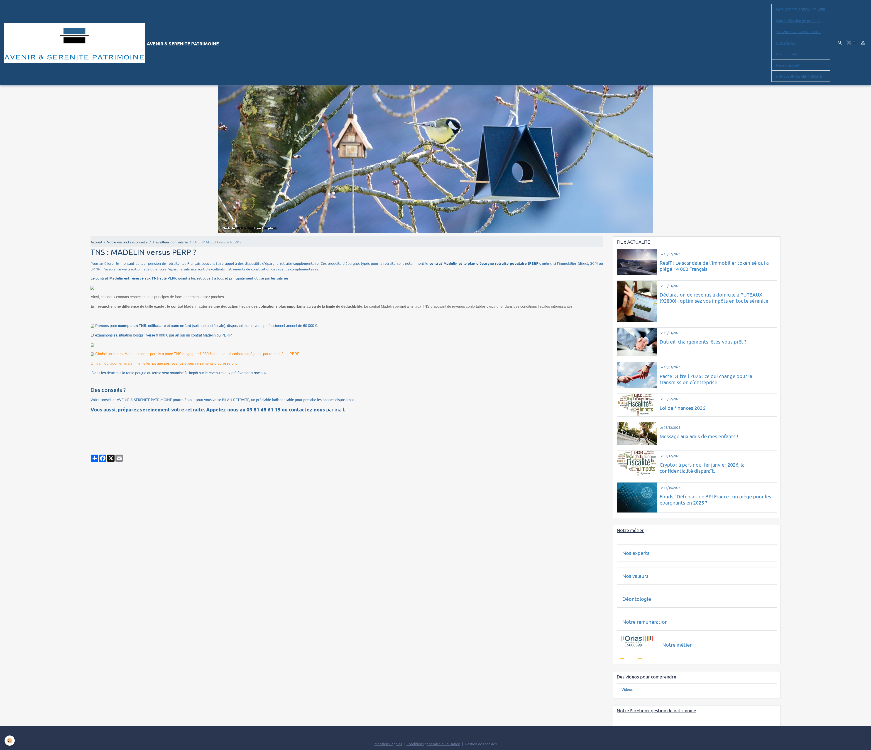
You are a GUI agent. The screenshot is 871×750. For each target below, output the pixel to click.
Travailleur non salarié (170, 242)
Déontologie (636, 599)
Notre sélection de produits (798, 20)
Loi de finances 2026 (682, 408)
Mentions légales (388, 743)
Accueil (96, 242)
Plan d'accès (786, 42)
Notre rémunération (645, 622)
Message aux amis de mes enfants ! (699, 436)
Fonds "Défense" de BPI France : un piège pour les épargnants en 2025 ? (715, 499)
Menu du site (786, 54)
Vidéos (627, 689)
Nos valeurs (635, 576)
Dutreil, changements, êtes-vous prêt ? (703, 341)
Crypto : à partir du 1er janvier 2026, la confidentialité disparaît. (702, 468)
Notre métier (677, 645)
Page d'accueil (787, 65)
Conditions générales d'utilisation (433, 743)
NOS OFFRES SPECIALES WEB (800, 9)
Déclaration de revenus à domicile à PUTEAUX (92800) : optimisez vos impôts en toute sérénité (714, 298)
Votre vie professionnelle (127, 242)
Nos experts (635, 553)
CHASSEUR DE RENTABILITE (799, 76)
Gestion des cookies (481, 743)
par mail (335, 409)
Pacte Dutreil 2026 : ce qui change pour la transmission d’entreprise (706, 379)
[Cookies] (10, 740)
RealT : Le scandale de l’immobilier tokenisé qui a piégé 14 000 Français (714, 266)
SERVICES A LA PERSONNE (798, 31)
